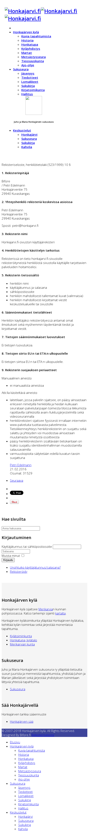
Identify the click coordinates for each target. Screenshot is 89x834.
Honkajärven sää (21, 721)
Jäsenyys (27, 73)
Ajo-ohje (27, 65)
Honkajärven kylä (26, 32)
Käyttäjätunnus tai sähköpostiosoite (27, 546)
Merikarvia (45, 609)
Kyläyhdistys (30, 48)
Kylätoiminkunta (21, 636)
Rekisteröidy (18, 571)
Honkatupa (29, 44)
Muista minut (11, 556)
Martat (26, 53)
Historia (27, 40)
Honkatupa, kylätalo (23, 640)
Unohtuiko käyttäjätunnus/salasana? (35, 567)
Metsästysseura (33, 57)
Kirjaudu (8, 560)
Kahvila (26, 147)
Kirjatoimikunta (33, 90)
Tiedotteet (29, 77)
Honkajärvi (29, 134)
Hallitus (27, 94)
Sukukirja (28, 86)
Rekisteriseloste (43, 735)
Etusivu (15, 742)
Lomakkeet (29, 82)
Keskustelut (22, 130)
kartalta (60, 613)
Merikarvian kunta (22, 644)
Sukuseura (21, 69)
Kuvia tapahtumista (36, 36)
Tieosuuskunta (32, 61)
